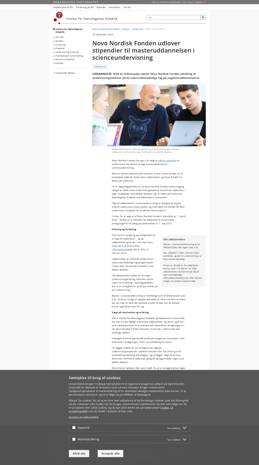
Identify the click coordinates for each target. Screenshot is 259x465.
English (199, 2)
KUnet (191, 2)
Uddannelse (100, 67)
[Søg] (203, 17)
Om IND (59, 37)
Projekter (60, 48)
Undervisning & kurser (67, 52)
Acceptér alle (110, 453)
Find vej (155, 2)
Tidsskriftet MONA (65, 73)
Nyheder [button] (101, 7)
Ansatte (59, 41)
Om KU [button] (127, 7)
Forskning (60, 44)
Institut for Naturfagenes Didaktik (69, 30)
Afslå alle (79, 453)
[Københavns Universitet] (58, 18)
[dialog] (129, 417)
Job (184, 2)
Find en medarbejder (171, 2)
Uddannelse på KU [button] (63, 7)
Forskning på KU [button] (85, 7)
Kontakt (59, 63)
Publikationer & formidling (69, 55)
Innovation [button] (114, 7)
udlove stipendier (167, 160)
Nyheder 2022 (137, 29)
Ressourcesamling (64, 59)
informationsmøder (122, 249)
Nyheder (125, 29)
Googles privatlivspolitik (83, 417)
